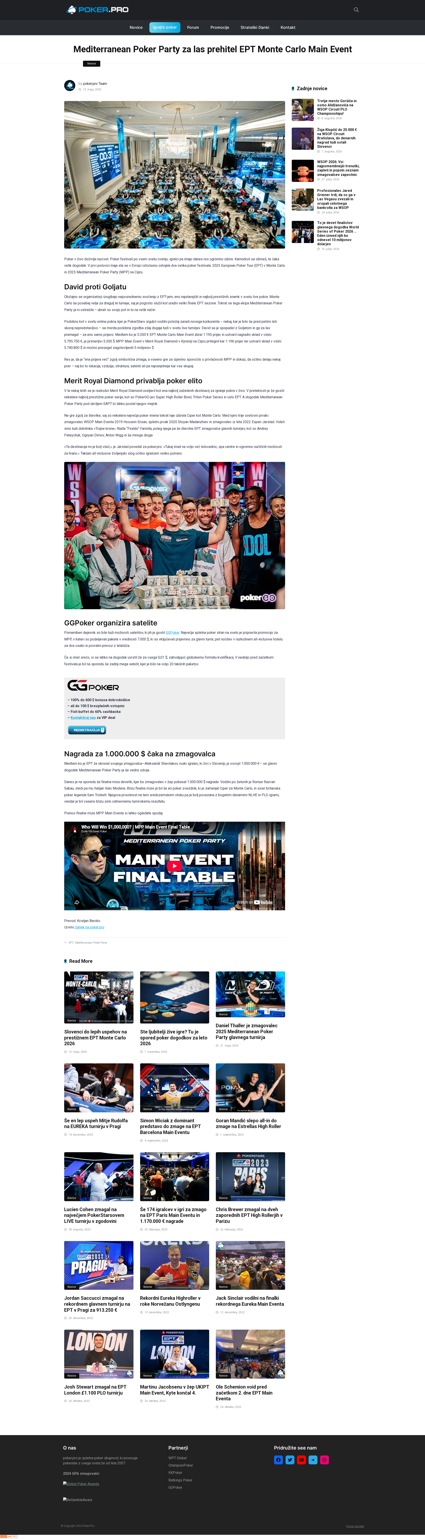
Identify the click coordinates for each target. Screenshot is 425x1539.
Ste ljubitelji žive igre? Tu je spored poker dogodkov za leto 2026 (173, 1037)
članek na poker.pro (89, 927)
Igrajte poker (165, 27)
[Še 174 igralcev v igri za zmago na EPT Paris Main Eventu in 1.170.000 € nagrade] (174, 1176)
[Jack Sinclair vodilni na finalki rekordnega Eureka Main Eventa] (250, 1265)
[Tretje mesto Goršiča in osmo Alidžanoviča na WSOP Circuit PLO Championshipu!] (303, 120)
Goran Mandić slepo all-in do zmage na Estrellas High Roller (248, 1123)
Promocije (220, 27)
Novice (136, 27)
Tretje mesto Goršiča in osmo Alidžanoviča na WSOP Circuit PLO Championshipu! (337, 107)
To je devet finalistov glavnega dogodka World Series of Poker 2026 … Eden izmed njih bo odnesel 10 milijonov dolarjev (338, 233)
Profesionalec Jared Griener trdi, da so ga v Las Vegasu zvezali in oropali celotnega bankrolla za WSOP (336, 199)
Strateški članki (255, 27)
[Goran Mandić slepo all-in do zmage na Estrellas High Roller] (250, 1087)
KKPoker (175, 1473)
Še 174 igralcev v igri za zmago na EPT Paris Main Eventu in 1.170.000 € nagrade (173, 1215)
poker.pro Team (95, 84)
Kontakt (288, 27)
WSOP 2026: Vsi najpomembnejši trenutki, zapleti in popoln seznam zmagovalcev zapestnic (338, 168)
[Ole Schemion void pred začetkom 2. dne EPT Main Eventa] (250, 1354)
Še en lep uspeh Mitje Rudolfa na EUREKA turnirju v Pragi (96, 1123)
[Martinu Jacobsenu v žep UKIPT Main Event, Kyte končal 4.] (174, 1354)
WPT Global (177, 1458)
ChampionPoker (180, 1465)
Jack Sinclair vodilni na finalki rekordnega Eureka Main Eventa (250, 1301)
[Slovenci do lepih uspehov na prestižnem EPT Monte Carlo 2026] (98, 997)
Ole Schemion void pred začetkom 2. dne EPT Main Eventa (244, 1392)
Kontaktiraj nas (83, 718)
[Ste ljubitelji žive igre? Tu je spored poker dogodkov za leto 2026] (174, 997)
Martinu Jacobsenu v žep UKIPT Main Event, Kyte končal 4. (174, 1390)
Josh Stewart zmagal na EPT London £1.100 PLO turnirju (95, 1390)
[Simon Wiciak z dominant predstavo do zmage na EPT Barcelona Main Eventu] (174, 1087)
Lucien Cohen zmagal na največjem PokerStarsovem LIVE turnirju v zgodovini (94, 1215)
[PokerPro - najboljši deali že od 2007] (97, 9)
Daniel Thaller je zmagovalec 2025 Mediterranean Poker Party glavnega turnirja (247, 1031)
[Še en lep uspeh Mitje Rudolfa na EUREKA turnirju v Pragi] (98, 1087)
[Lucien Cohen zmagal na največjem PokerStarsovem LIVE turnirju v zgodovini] (98, 1176)
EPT (71, 942)
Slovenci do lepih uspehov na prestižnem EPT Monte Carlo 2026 (95, 1037)
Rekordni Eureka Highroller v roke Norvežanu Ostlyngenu (170, 1301)
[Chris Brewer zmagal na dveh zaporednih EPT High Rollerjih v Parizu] (250, 1176)
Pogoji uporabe (355, 1526)
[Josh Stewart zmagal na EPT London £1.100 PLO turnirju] (98, 1354)
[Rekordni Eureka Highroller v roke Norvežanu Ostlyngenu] (174, 1265)
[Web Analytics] (9, 1537)
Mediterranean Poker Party (91, 942)
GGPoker (172, 632)
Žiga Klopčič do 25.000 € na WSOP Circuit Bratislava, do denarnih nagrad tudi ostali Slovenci (337, 138)
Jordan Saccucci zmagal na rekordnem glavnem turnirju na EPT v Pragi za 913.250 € (97, 1304)
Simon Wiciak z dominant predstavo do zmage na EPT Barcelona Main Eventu (170, 1126)
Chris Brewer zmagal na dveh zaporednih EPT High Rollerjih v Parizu (249, 1215)
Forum (193, 27)
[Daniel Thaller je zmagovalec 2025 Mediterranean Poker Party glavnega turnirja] (250, 994)
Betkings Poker (180, 1480)
